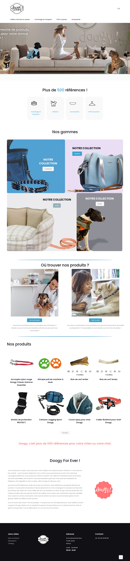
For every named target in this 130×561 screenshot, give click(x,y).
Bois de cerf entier (79, 379)
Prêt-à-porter (94, 112)
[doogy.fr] (17, 8)
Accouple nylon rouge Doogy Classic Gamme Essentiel (21, 382)
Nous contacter (13, 538)
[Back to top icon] (121, 557)
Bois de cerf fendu (108, 379)
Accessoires (74, 112)
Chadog (11, 543)
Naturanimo (12, 541)
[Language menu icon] (118, 8)
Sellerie (55, 112)
